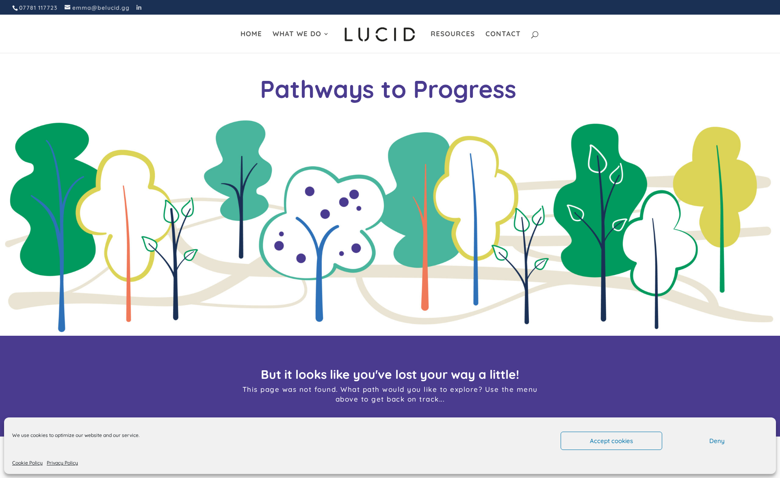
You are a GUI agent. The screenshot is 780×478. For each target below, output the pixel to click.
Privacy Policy (62, 463)
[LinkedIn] (139, 8)
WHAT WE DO (297, 34)
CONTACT (503, 34)
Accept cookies (611, 441)
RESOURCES (453, 34)
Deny (717, 441)
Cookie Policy (27, 463)
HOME (251, 34)
